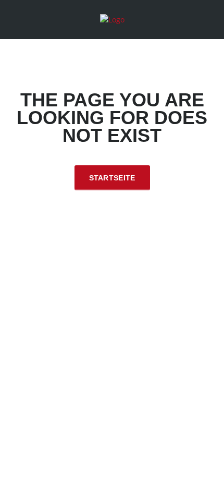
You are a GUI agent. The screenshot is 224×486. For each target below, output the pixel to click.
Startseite (112, 178)
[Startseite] (112, 19)
